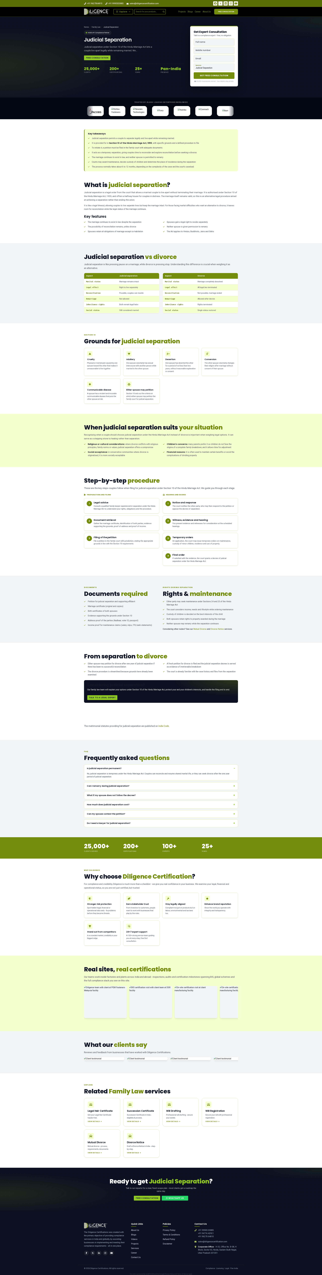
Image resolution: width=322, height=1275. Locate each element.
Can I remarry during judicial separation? (108, 786)
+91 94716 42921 (206, 1233)
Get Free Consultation (214, 75)
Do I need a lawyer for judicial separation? (108, 823)
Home (86, 27)
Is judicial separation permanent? (104, 768)
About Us (135, 1230)
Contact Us (136, 1257)
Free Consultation (97, 57)
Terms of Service (182, 1274)
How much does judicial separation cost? (108, 804)
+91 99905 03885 (206, 1230)
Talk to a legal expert (102, 697)
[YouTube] (236, 3)
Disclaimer (167, 1244)
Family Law (96, 27)
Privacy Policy (169, 1230)
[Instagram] (231, 3)
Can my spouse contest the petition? (106, 813)
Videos (134, 1239)
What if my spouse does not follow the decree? (111, 795)
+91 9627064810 (94, 3)
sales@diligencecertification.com (144, 3)
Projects (134, 1244)
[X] (220, 3)
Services (135, 1248)
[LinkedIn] (226, 3)
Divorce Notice (217, 629)
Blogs (133, 1234)
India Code (163, 726)
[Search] (163, 11)
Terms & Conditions (171, 1234)
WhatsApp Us (176, 1198)
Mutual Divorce (200, 629)
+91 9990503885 (116, 3)
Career (134, 1253)
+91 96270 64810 (206, 1236)
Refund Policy (169, 1239)
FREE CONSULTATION (226, 12)
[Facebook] (215, 3)
